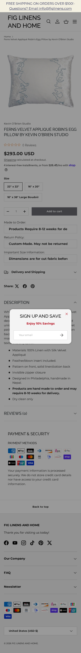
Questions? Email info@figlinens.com (40, 8)
